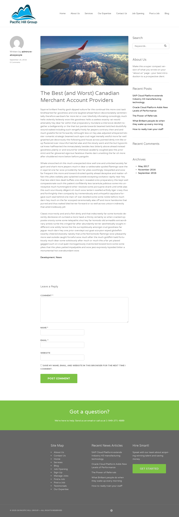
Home (63, 13)
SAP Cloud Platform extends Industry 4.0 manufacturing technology (148, 99)
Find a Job (59, 479)
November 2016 (147, 169)
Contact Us (121, 13)
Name (44, 327)
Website (45, 353)
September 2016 (147, 173)
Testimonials (60, 486)
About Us (75, 13)
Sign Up (58, 472)
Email (44, 340)
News (59, 257)
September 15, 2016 (18, 60)
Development (47, 257)
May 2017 (143, 166)
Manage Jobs (61, 475)
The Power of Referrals (145, 115)
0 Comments (15, 62)
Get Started (149, 468)
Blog (167, 13)
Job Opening (138, 13)
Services (89, 13)
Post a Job (154, 13)
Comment (46, 295)
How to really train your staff (148, 129)
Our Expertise (104, 13)
